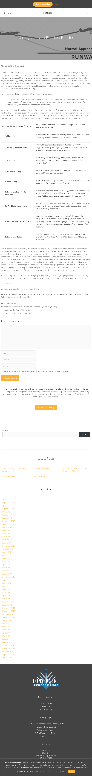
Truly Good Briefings (10, 476)
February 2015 (7, 602)
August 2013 (7, 658)
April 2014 (6, 633)
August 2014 (7, 620)
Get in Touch (46, 750)
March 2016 (7, 568)
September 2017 (8, 524)
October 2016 (7, 549)
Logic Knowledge (38, 476)
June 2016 (6, 558)
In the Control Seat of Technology (17, 313)
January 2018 (7, 518)
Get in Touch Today (46, 407)
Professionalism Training (46, 730)
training (54, 307)
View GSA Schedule (42, 4)
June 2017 (6, 530)
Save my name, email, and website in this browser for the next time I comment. (36, 371)
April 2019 (6, 505)
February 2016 (7, 571)
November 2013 (8, 648)
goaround (46, 307)
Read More (60, 771)
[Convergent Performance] (47, 13)
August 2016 (7, 552)
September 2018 (8, 509)
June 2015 (6, 589)
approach (8, 307)
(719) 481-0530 (46, 758)
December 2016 (8, 546)
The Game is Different (40, 468)
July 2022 (5, 499)
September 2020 (8, 502)
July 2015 (5, 586)
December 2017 (8, 521)
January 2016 (7, 574)
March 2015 (7, 599)
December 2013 (8, 645)
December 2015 (8, 577)
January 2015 (7, 605)
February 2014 (7, 639)
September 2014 (8, 617)
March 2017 (7, 537)
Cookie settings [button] (46, 771)
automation (17, 307)
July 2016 (5, 555)
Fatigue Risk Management (46, 727)
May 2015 (6, 592)
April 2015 (6, 595)
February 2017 (7, 540)
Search (5, 431)
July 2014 (5, 623)
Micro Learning (46, 709)
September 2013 (8, 654)
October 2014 (7, 614)
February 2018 (7, 515)
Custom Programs (46, 703)
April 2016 (6, 564)
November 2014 (8, 611)
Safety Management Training (46, 733)
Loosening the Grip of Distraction (17, 310)
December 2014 (8, 608)
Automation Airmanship (13, 303)
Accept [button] (71, 771)
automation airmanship (32, 307)
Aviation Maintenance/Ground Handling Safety (46, 724)
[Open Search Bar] (87, 13)
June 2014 (6, 627)
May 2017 (6, 533)
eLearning (46, 706)
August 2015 (7, 583)
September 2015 (8, 580)
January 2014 (7, 642)
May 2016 (6, 561)
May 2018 (6, 512)
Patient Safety (46, 736)
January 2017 (7, 543)
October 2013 (7, 651)
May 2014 (6, 630)
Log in (57, 4)
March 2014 (7, 636)
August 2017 (7, 527)
